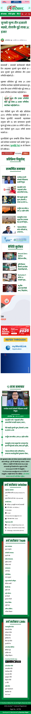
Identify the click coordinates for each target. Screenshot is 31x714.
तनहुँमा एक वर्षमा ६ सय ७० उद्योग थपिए (23, 209)
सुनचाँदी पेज (8, 644)
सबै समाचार (4, 14)
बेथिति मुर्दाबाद (11, 14)
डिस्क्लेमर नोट (8, 692)
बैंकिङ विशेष (20, 14)
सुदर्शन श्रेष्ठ (7, 555)
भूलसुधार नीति (8, 677)
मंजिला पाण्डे (8, 565)
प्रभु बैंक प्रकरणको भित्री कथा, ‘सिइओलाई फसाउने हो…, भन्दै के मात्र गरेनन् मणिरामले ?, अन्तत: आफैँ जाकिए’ (23, 288)
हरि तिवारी (7, 596)
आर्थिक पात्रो (8, 653)
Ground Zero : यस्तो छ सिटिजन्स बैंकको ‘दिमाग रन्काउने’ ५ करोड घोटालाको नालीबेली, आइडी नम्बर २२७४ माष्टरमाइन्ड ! (23, 256)
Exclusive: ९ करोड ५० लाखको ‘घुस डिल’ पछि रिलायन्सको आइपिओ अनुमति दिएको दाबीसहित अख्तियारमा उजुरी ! (23, 277)
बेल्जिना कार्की (8, 583)
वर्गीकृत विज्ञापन (8, 655)
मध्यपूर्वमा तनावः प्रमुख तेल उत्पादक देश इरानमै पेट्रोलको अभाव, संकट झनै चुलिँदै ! (23, 219)
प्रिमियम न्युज (8, 650)
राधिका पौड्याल (8, 611)
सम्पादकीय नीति (8, 669)
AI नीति (7, 683)
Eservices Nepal (23, 712)
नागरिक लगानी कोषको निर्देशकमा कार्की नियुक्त (22, 179)
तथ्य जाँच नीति (8, 674)
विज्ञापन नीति (8, 680)
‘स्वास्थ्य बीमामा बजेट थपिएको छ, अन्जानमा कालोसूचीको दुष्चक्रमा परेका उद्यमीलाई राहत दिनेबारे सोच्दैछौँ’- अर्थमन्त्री (22, 229)
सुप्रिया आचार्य (8, 562)
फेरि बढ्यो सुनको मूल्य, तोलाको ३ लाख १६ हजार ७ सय (22, 199)
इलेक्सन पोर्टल (8, 632)
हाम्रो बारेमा (7, 686)
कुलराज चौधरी (8, 599)
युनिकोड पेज (8, 638)
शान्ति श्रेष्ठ (7, 571)
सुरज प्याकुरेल (8, 549)
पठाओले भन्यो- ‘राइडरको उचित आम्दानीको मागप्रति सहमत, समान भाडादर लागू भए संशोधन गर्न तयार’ (23, 189)
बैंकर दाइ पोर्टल (8, 641)
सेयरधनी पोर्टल (8, 630)
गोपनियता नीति (8, 671)
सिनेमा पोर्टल (8, 635)
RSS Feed (7, 694)
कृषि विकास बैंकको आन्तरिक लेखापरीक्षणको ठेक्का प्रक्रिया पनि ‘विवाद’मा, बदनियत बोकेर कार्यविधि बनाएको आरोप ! (23, 266)
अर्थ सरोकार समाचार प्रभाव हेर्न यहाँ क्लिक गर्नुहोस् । (17, 475)
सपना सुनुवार (8, 577)
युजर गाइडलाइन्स (9, 689)
